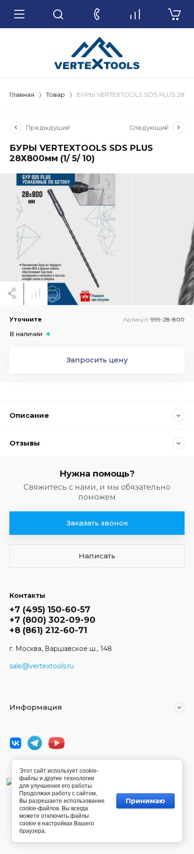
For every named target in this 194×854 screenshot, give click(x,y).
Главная (21, 94)
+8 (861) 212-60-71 (48, 630)
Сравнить (36, 293)
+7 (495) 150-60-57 (49, 609)
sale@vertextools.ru (41, 666)
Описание (29, 415)
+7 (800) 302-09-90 (52, 620)
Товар (55, 94)
